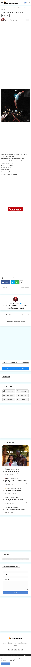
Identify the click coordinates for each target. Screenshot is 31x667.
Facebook (7, 282)
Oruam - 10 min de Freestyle (13, 490)
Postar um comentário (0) (15, 369)
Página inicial (4, 8)
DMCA (13, 656)
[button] (29, 2)
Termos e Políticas (22, 656)
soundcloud (10, 399)
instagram (10, 395)
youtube (23, 395)
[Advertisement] (15, 71)
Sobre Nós (6, 656)
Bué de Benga (15, 303)
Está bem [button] (5, 664)
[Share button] (21, 282)
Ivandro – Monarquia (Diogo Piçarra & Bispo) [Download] (16, 481)
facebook (10, 391)
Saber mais (12, 660)
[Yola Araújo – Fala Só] (15, 455)
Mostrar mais (25, 315)
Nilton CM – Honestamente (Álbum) (15, 509)
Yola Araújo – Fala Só (12, 471)
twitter (23, 399)
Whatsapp (17, 282)
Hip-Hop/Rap (12, 8)
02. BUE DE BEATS (21, 559)
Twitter (13, 282)
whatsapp (23, 391)
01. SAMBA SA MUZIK (9, 559)
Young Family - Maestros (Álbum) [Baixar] (14, 500)
